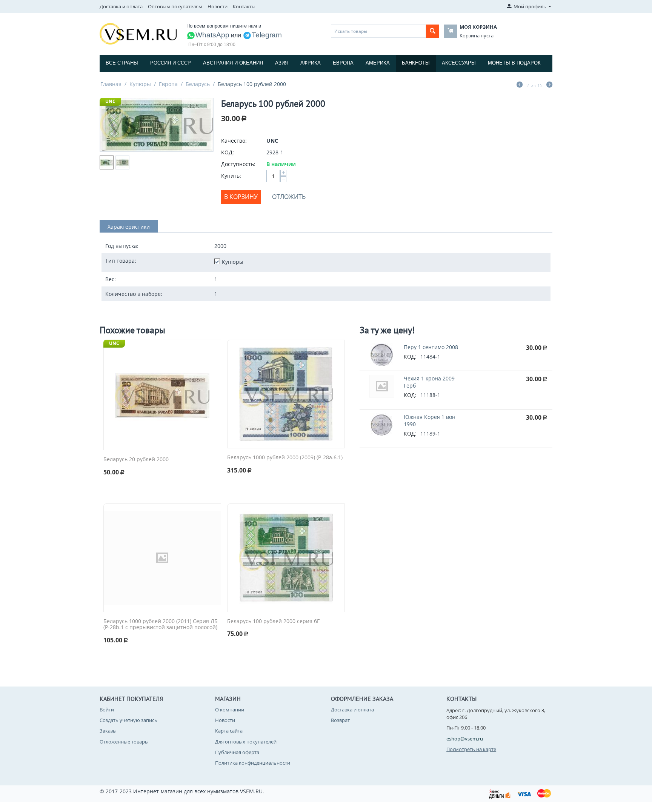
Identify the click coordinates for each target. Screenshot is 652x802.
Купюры (140, 84)
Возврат (340, 720)
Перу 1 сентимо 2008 (431, 347)
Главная (110, 84)
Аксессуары (459, 63)
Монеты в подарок (514, 63)
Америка (378, 63)
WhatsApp (212, 35)
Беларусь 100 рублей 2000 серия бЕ (273, 621)
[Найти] (432, 31)
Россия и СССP (170, 63)
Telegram (267, 35)
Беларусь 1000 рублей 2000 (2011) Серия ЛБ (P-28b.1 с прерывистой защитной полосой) (160, 624)
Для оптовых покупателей (246, 741)
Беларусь (198, 84)
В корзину (241, 196)
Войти (107, 709)
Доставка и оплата (121, 6)
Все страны (122, 63)
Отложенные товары (124, 741)
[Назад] (520, 85)
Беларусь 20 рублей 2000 (136, 459)
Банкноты (416, 63)
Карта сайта (229, 730)
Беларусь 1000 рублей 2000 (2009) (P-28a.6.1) (285, 457)
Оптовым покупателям (175, 6)
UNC (110, 101)
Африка (310, 63)
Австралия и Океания (233, 63)
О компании (229, 709)
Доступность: (238, 164)
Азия (281, 63)
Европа (343, 63)
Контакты (244, 6)
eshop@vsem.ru (464, 738)
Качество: (234, 140)
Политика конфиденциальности (252, 762)
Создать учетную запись (128, 720)
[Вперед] (549, 85)
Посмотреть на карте (471, 749)
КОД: (227, 152)
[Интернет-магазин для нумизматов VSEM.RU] (138, 33)
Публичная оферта (237, 752)
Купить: (231, 175)
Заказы (108, 730)
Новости (218, 6)
